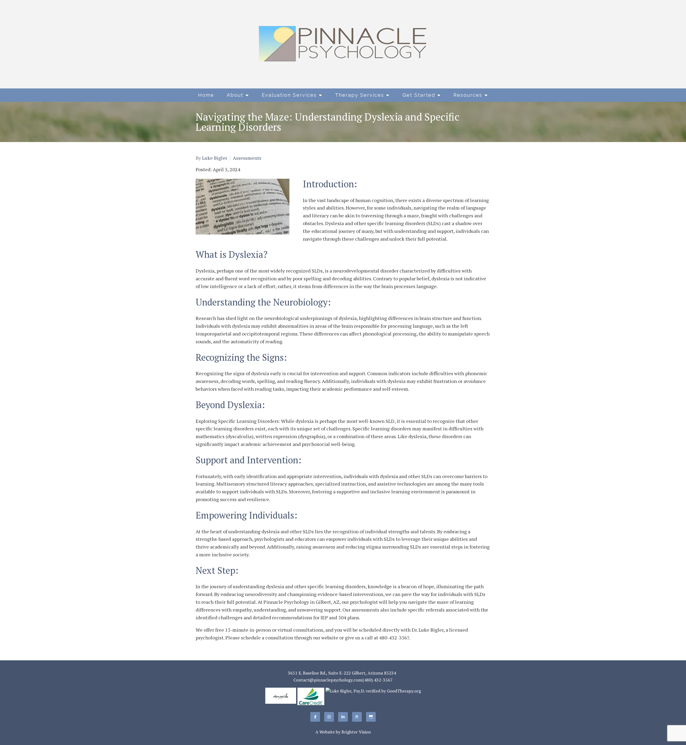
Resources (467, 95)
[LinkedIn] (343, 717)
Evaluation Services (289, 95)
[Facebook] (315, 717)
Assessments (247, 157)
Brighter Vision (356, 732)
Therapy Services (359, 95)
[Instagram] (329, 717)
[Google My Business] (371, 717)
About (235, 95)
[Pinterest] (357, 717)
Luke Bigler (214, 157)
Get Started (418, 95)
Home (206, 95)
